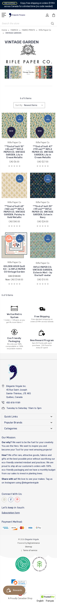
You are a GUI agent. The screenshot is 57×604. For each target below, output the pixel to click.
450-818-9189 (13, 402)
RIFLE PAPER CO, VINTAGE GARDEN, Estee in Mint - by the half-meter (43, 271)
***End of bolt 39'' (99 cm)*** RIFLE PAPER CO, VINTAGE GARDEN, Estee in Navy (42, 212)
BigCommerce (34, 543)
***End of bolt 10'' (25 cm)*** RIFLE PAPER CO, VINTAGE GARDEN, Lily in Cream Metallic (14, 152)
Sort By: (19, 105)
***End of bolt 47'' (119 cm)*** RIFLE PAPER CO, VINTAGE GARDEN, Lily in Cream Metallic (42, 152)
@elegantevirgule (30, 482)
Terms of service (30, 550)
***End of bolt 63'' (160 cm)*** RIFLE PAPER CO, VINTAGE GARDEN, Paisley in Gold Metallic (14, 212)
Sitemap (28, 547)
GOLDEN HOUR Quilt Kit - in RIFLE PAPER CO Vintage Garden (14, 269)
